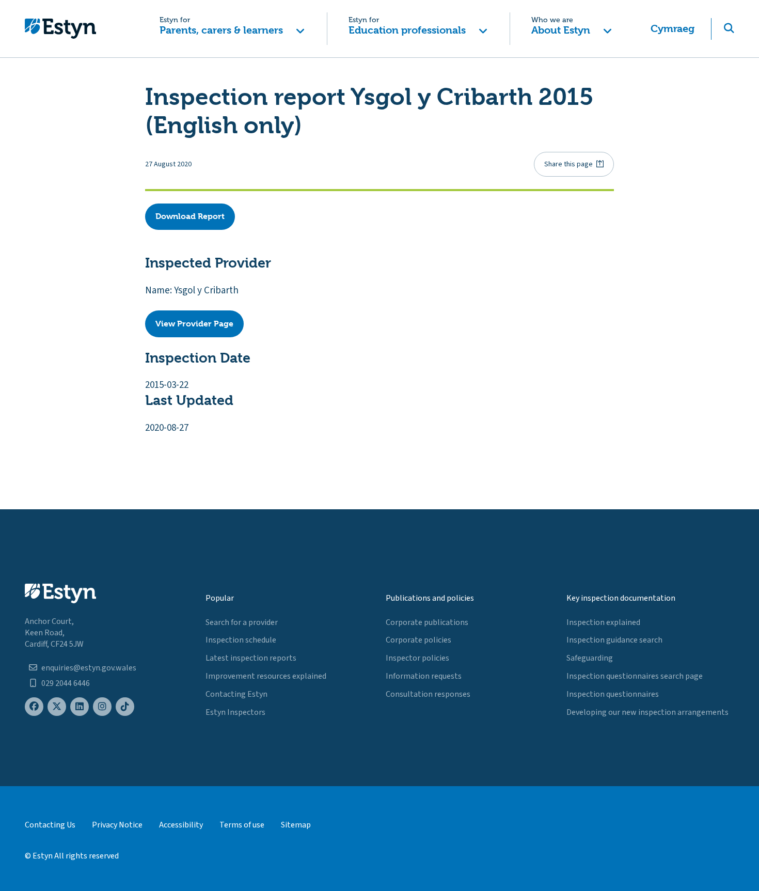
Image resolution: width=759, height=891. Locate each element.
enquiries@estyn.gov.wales (88, 668)
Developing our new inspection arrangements (647, 712)
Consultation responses (428, 694)
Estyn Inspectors (235, 712)
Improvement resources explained (265, 676)
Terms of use (241, 825)
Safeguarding (589, 658)
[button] (232, 28)
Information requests (424, 676)
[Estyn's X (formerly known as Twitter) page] (56, 706)
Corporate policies (418, 640)
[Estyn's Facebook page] (34, 706)
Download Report (190, 216)
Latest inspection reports (250, 658)
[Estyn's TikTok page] (125, 706)
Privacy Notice (117, 825)
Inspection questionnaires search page (634, 676)
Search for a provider (241, 622)
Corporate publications (427, 622)
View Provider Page (194, 324)
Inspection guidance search (614, 640)
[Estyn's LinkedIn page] (79, 706)
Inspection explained (603, 622)
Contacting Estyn (236, 694)
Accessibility (181, 825)
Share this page (568, 164)
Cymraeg (672, 29)
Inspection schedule (240, 640)
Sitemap (296, 825)
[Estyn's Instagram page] (102, 706)
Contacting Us (50, 825)
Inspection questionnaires (612, 694)
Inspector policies (417, 658)
